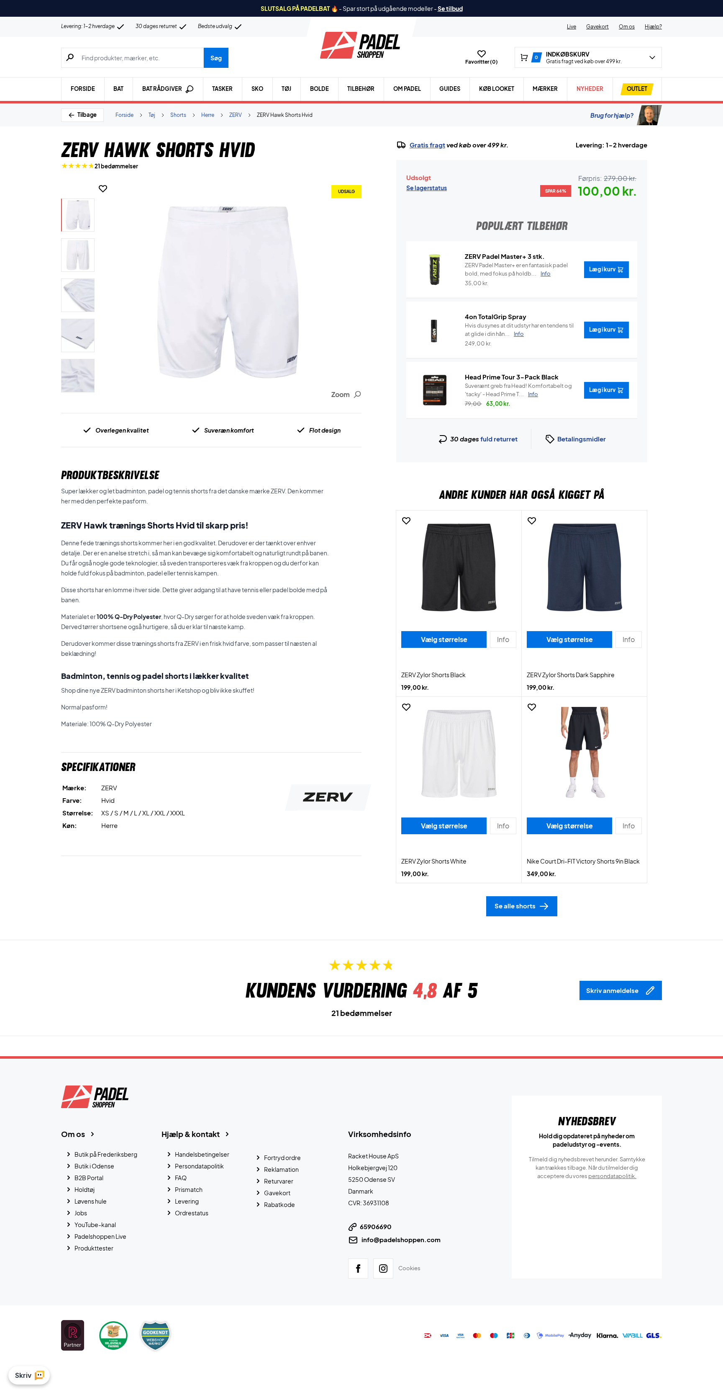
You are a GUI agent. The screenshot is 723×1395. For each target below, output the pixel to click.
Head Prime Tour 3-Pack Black (512, 377)
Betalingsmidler (581, 439)
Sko (257, 88)
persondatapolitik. (612, 1176)
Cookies (409, 1268)
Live (571, 26)
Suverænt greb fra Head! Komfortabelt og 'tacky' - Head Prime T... (518, 389)
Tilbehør (360, 88)
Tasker (222, 88)
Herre (207, 115)
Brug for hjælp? (611, 115)
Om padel (407, 88)
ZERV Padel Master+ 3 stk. (505, 256)
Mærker (545, 88)
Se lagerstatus (426, 187)
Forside (83, 88)
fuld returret (499, 439)
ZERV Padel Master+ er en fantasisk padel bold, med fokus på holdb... (516, 269)
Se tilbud (450, 8)
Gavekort (597, 26)
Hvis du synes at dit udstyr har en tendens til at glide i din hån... (519, 329)
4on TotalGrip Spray (495, 316)
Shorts (178, 115)
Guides (449, 88)
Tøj (286, 88)
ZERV (235, 115)
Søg (216, 58)
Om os (627, 26)
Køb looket (496, 88)
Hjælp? (653, 26)
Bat (118, 88)
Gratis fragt (427, 145)
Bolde (319, 88)
